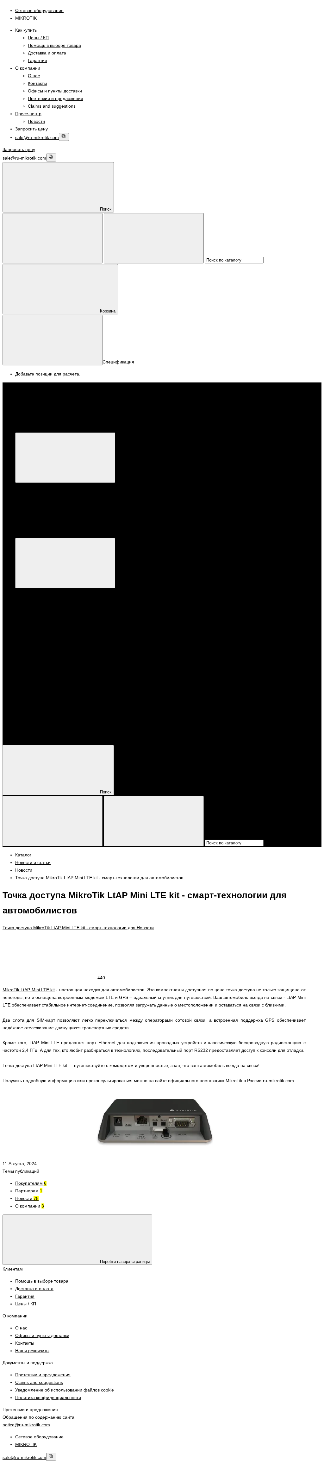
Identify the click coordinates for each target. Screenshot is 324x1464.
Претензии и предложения (55, 98)
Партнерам (28, 1190)
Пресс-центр (28, 113)
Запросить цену (31, 128)
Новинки (36, 622)
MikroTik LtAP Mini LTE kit (29, 989)
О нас (34, 75)
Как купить (26, 30)
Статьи (22, 736)
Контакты (37, 83)
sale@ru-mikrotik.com (37, 137)
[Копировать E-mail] (64, 137)
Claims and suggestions (52, 106)
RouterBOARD (42, 652)
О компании (27, 68)
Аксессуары (40, 660)
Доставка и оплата (47, 52)
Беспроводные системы (53, 607)
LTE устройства (44, 637)
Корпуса (36, 683)
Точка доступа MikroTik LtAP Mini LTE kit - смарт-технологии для (70, 927)
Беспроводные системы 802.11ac (191, 615)
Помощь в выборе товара (54, 45)
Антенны (37, 668)
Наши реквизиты (32, 1350)
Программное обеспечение (56, 690)
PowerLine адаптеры (49, 645)
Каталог (118, 428)
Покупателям (31, 1183)
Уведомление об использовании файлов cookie (64, 1389)
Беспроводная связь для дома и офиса (69, 615)
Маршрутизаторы (46, 592)
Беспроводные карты (133, 615)
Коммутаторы (42, 600)
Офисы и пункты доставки (55, 90)
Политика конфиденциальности (48, 1397)
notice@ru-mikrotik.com (26, 1424)
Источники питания (48, 675)
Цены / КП (38, 37)
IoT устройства (43, 630)
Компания (25, 721)
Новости (36, 121)
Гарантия (37, 60)
